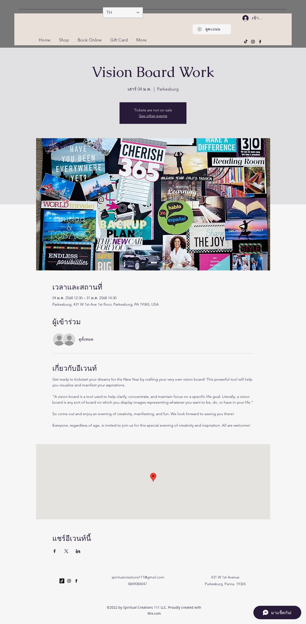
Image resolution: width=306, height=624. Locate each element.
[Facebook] (260, 41)
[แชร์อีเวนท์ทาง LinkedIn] (78, 551)
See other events (153, 116)
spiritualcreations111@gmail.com (138, 577)
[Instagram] (253, 41)
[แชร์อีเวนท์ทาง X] (66, 551)
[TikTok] (245, 41)
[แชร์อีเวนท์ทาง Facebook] (54, 551)
